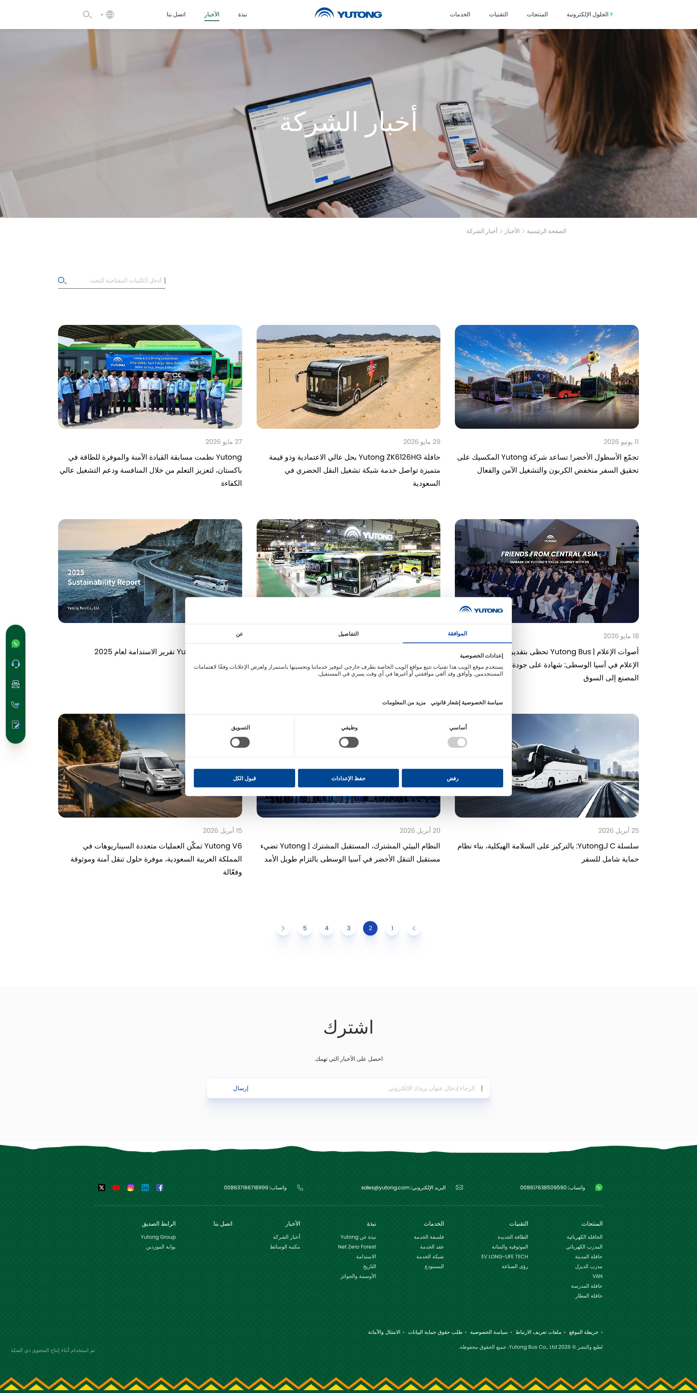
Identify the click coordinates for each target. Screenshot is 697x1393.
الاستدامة (366, 1256)
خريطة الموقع (584, 1332)
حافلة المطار (589, 1296)
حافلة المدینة (589, 1256)
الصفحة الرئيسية (546, 231)
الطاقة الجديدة (513, 1237)
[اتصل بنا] (15, 724)
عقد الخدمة (432, 1247)
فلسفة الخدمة (429, 1237)
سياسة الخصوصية (489, 1332)
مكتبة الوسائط (285, 1247)
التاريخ (369, 1266)
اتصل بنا (222, 1224)
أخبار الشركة (481, 231)
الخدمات (434, 1224)
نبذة (371, 1224)
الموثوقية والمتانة (510, 1247)
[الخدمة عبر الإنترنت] (15, 663)
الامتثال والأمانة (384, 1332)
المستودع (434, 1266)
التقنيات (518, 1224)
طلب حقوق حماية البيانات (435, 1332)
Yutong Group (158, 1237)
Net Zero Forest (357, 1247)
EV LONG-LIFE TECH (504, 1256)
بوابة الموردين (161, 1247)
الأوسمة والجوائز (358, 1276)
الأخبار (512, 231)
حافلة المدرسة (587, 1286)
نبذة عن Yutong (358, 1237)
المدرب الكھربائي (584, 1247)
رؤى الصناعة (515, 1266)
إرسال (240, 1088)
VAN (597, 1276)
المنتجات (592, 1224)
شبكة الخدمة (430, 1256)
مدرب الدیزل (589, 1266)
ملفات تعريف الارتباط (538, 1332)
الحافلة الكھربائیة (585, 1237)
